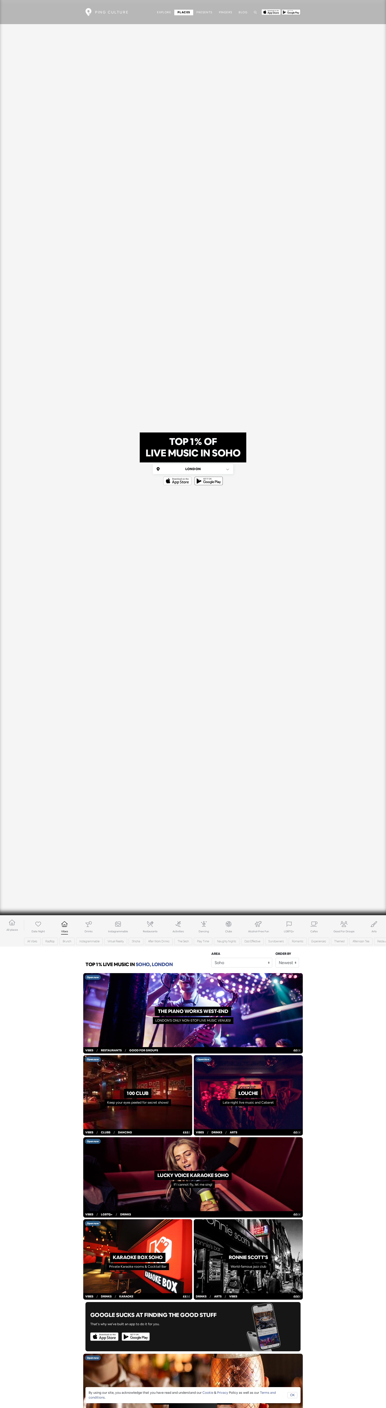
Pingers (225, 12)
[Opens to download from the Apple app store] (271, 11)
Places (184, 12)
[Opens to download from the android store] (291, 11)
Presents (204, 12)
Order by (283, 954)
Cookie (207, 1393)
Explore (164, 12)
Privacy (222, 1393)
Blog (243, 12)
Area (215, 954)
